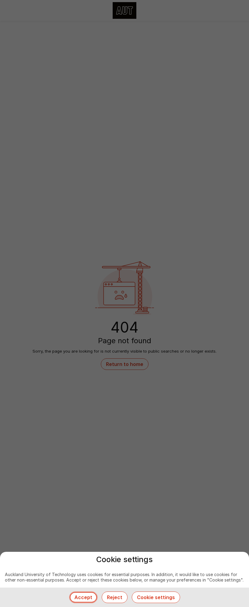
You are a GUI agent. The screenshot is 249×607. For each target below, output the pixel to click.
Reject (114, 597)
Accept (83, 597)
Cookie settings (156, 597)
